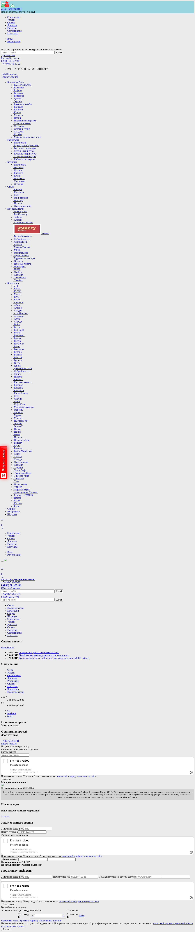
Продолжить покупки (50, 920)
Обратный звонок (10, 588)
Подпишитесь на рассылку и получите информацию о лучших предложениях (19, 749)
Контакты (12, 33)
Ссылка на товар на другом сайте (116, 876)
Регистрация (13, 41)
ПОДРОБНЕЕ (14, 9)
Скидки (11, 509)
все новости (7, 647)
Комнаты (12, 162)
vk (8, 710)
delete (4, 9)
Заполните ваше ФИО (12, 828)
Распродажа (13, 511)
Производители (15, 208)
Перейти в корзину (28, 920)
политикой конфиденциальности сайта (76, 776)
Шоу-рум (12, 514)
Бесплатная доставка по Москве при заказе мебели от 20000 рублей (54, 658)
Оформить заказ (9, 920)
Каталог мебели (15, 82)
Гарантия (12, 630)
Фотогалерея (14, 675)
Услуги (11, 20)
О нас (10, 670)
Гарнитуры (13, 140)
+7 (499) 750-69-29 (10, 63)
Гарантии (12, 28)
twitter (10, 716)
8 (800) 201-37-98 (10, 61)
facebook (11, 713)
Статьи (11, 683)
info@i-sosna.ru (9, 743)
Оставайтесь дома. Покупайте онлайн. (39, 652)
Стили (10, 186)
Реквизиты (13, 681)
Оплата (11, 22)
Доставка (12, 25)
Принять (6, 929)
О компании (13, 17)
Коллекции (13, 283)
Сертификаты (14, 31)
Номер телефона (9, 832)
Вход (9, 38)
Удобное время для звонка (14, 835)
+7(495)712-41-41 (10, 741)
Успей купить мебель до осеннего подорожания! (44, 655)
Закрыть (5, 816)
